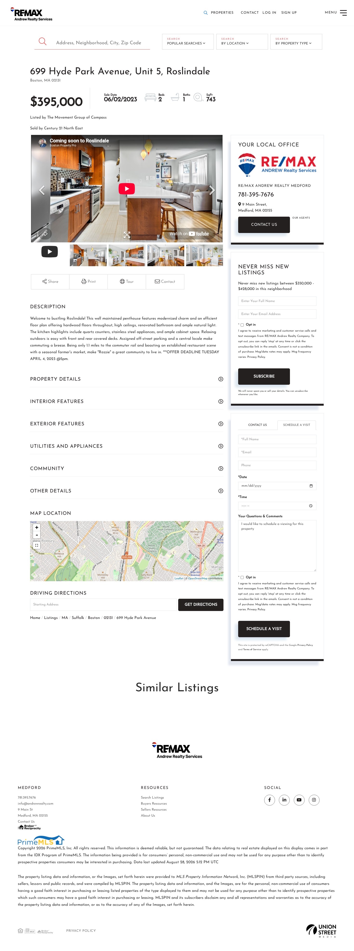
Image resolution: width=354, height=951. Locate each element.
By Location (233, 43)
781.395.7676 (27, 798)
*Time (242, 497)
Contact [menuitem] (250, 13)
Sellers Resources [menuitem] (154, 810)
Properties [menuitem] (222, 13)
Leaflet (179, 578)
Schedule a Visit (296, 425)
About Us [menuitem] (148, 816)
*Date (242, 477)
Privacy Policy (256, 357)
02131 (108, 618)
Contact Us (264, 225)
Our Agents (301, 218)
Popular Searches (184, 43)
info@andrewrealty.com (35, 804)
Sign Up (289, 13)
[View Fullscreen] (36, 545)
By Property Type (291, 43)
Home (35, 618)
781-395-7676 (256, 195)
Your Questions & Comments (260, 516)
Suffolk (78, 618)
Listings (51, 618)
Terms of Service (252, 649)
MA (65, 618)
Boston (94, 618)
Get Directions (201, 605)
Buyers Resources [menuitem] (154, 804)
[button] (43, 41)
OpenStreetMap (198, 578)
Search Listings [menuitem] (152, 798)
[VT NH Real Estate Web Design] (321, 930)
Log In (269, 13)
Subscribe (264, 376)
